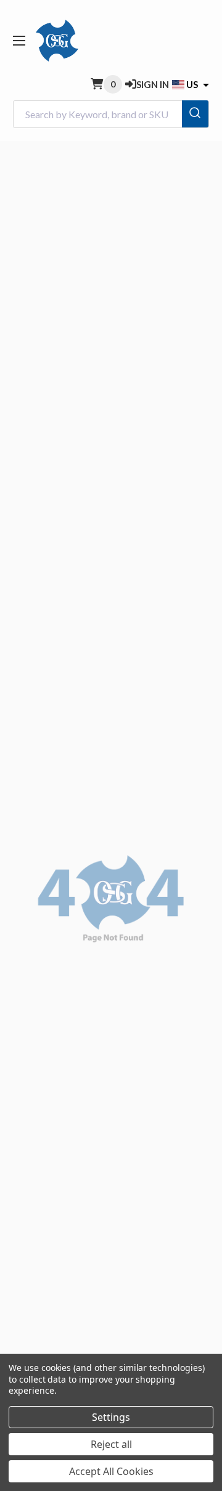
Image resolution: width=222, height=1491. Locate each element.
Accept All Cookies (111, 1471)
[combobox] (111, 114)
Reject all (111, 1444)
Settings (111, 1417)
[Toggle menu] (19, 40)
